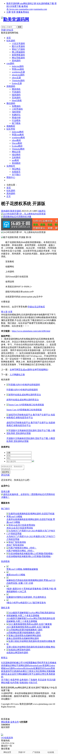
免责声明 (14, 680)
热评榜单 (5, 561)
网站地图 (5, 682)
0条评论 (42, 211)
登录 (13, 12)
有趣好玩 (16, 115)
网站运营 (16, 152)
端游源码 (16, 95)
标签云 (4, 657)
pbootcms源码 (18, 75)
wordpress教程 (18, 137)
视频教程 (10, 126)
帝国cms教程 (18, 135)
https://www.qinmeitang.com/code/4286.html (31, 331)
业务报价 (23, 680)
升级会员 (32, 307)
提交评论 (5, 472)
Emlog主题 (17, 83)
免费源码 (16, 106)
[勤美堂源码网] (15, 19)
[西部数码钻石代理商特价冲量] (16, 216)
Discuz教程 (17, 143)
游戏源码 (10, 86)
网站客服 (5, 722)
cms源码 (10, 63)
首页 (8, 38)
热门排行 (5, 508)
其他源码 (16, 60)
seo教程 (15, 160)
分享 (10, 312)
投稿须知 (23, 682)
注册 (8, 12)
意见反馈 (42, 680)
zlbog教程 (16, 140)
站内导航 (14, 682)
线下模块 (16, 123)
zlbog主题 (16, 78)
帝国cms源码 (18, 69)
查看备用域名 (22, 12)
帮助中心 (10, 177)
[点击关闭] (1, 732)
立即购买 (40, 307)
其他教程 (16, 163)
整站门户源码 (18, 49)
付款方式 (33, 682)
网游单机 (16, 89)
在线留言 (16, 172)
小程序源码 (17, 109)
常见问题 (51, 680)
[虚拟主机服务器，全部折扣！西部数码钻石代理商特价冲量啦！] (29, 497)
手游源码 (16, 92)
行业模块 (16, 120)
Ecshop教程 (17, 146)
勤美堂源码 (15, 211)
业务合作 (14, 722)
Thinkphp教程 (18, 149)
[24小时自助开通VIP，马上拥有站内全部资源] (23, 214)
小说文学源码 (18, 43)
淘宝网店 (16, 169)
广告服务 (33, 680)
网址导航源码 (18, 58)
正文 (8, 196)
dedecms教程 (18, 132)
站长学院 (10, 129)
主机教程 (16, 157)
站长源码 (10, 40)
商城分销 (16, 117)
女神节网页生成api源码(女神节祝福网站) (29, 369)
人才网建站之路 (17, 374)
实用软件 (10, 166)
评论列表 (5, 475)
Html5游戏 (17, 100)
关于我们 (16, 174)
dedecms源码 (18, 66)
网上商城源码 (18, 52)
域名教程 (16, 154)
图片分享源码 (18, 46)
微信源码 (10, 103)
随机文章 (5, 608)
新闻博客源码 (18, 55)
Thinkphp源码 (18, 80)
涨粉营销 (16, 112)
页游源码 (16, 97)
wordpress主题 (18, 72)
